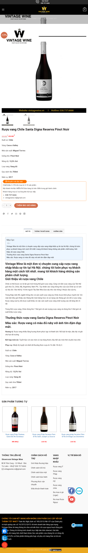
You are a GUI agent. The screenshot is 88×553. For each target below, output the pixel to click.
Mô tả (28, 231)
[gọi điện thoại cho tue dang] (4, 545)
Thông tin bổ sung (42, 231)
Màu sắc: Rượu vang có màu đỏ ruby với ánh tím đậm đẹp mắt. (30, 257)
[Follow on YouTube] (71, 499)
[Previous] (2, 427)
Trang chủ (36, 19)
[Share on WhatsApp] (4, 214)
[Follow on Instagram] (79, 491)
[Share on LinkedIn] (24, 214)
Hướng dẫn (58, 231)
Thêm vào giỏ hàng (26, 205)
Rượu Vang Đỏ (50, 19)
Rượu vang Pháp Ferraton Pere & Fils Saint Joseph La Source (44, 435)
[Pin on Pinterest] (20, 214)
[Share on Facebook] (8, 214)
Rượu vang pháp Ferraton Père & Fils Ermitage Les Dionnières (73, 435)
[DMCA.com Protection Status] (55, 550)
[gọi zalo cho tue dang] (4, 538)
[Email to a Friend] (16, 214)
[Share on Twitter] (12, 214)
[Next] (86, 427)
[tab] (28, 231)
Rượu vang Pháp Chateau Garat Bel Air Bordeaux (15, 435)
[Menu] (3, 9)
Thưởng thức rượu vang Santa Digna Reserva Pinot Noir (28, 255)
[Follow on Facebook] (71, 491)
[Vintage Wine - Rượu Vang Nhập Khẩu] (44, 9)
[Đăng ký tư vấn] (4, 531)
